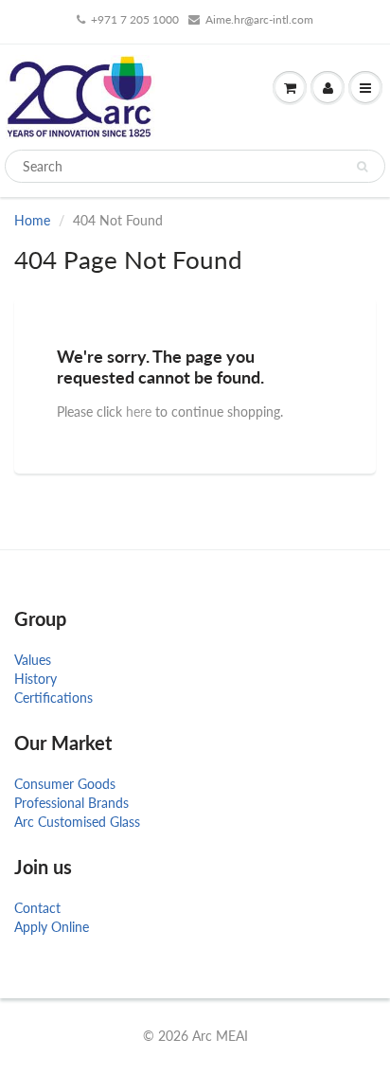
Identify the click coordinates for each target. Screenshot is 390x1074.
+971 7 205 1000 (135, 19)
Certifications (53, 697)
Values (32, 660)
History (35, 679)
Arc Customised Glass (77, 822)
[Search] (362, 167)
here (138, 411)
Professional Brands (71, 803)
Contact (37, 908)
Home (32, 220)
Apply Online (51, 927)
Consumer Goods (64, 784)
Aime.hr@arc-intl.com (259, 19)
